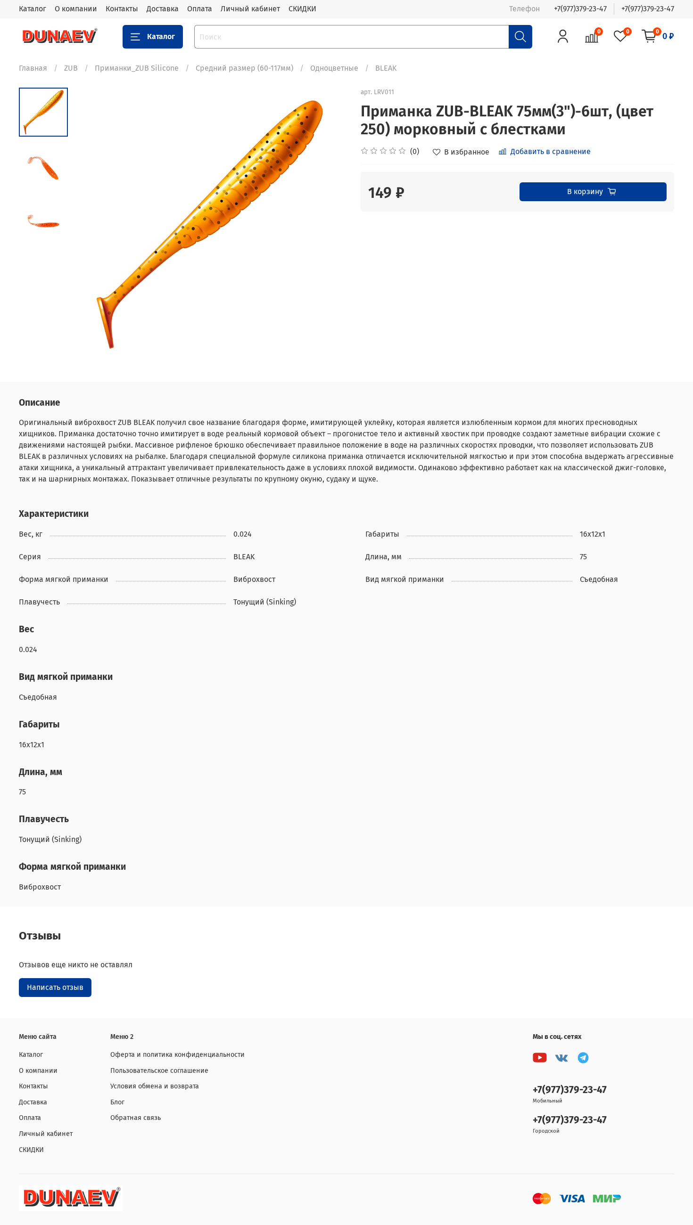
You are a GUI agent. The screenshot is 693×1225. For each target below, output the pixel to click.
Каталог (32, 8)
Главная (33, 68)
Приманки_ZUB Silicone (137, 68)
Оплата (199, 8)
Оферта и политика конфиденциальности (177, 1055)
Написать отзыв (55, 987)
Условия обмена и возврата (154, 1086)
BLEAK (385, 68)
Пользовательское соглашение (159, 1071)
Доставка (163, 8)
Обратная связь (135, 1118)
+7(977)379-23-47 (580, 8)
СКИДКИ (302, 8)
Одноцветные (334, 68)
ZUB (71, 68)
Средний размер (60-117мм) (244, 68)
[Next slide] (327, 224)
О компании (76, 8)
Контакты (122, 8)
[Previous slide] (91, 224)
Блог (117, 1102)
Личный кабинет (250, 8)
